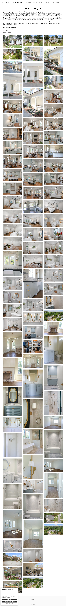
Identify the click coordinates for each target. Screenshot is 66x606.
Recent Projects (43, 2)
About (29, 2)
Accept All (9, 599)
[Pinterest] (33, 603)
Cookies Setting (33, 604)
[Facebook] (32, 603)
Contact (62, 2)
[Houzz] (30, 603)
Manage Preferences (9, 603)
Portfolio (35, 2)
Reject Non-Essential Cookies (9, 601)
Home (25, 2)
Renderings (51, 2)
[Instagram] (35, 603)
